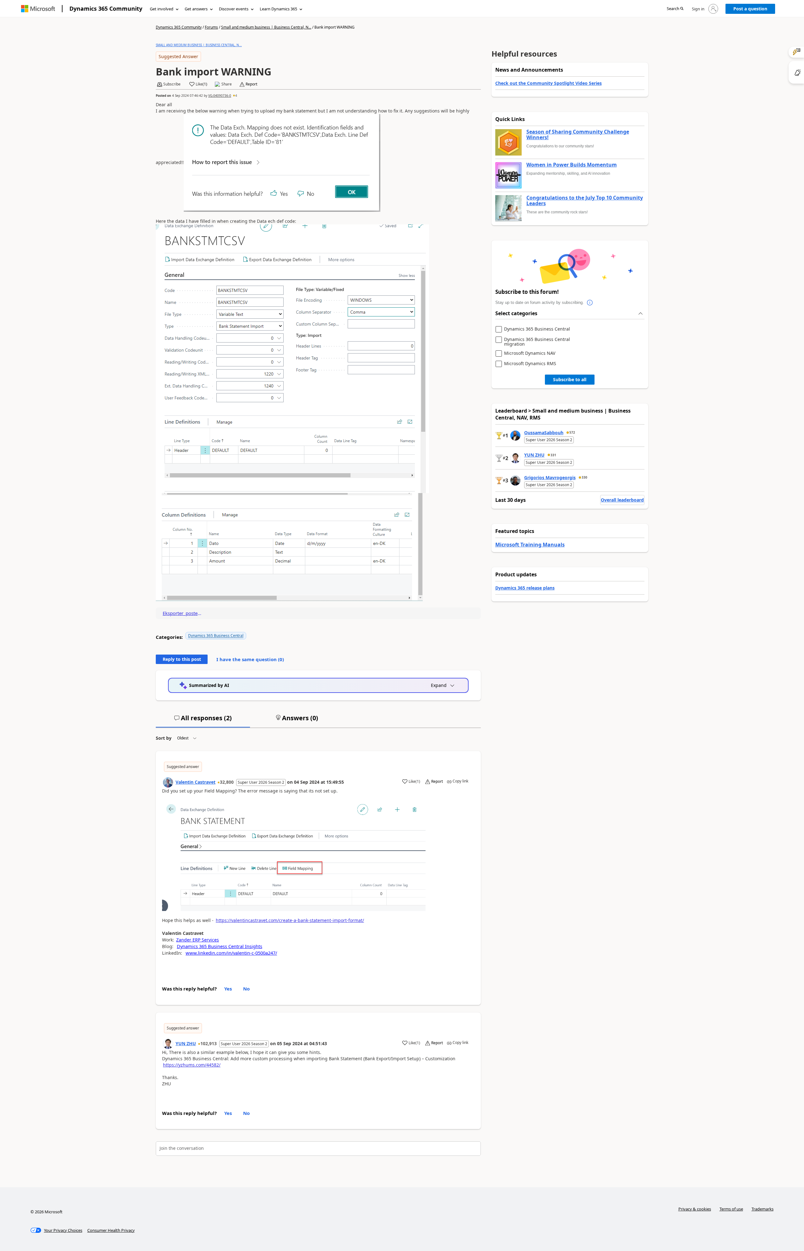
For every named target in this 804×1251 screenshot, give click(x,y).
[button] (675, 9)
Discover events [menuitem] (233, 9)
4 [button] (236, 95)
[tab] (203, 720)
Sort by (163, 738)
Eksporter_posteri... (182, 613)
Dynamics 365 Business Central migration (537, 342)
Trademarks (763, 1209)
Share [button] (226, 84)
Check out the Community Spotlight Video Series (548, 83)
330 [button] (584, 477)
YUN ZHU (186, 1043)
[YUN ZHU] (168, 1044)
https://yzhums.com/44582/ (191, 1065)
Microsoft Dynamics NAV (529, 353)
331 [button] (553, 455)
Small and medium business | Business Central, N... (266, 27)
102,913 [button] (208, 1043)
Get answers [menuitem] (196, 9)
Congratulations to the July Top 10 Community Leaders (584, 200)
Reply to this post (182, 659)
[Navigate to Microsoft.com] (38, 8)
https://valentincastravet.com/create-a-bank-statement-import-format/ (290, 920)
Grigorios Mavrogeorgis (550, 477)
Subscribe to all (569, 379)
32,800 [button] (227, 782)
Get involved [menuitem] (161, 9)
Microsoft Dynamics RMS (530, 363)
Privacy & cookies (694, 1209)
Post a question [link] (750, 9)
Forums (211, 27)
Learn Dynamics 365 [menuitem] (278, 9)
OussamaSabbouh (543, 433)
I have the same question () (250, 659)
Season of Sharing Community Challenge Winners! (577, 134)
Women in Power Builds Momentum (571, 165)
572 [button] (572, 432)
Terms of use (731, 1209)
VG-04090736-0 (219, 95)
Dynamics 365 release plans (525, 588)
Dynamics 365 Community (105, 8)
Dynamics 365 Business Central (215, 635)
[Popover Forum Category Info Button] (590, 302)
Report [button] (251, 84)
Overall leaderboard (622, 500)
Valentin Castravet (195, 782)
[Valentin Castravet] (168, 782)
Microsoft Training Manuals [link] (530, 544)
